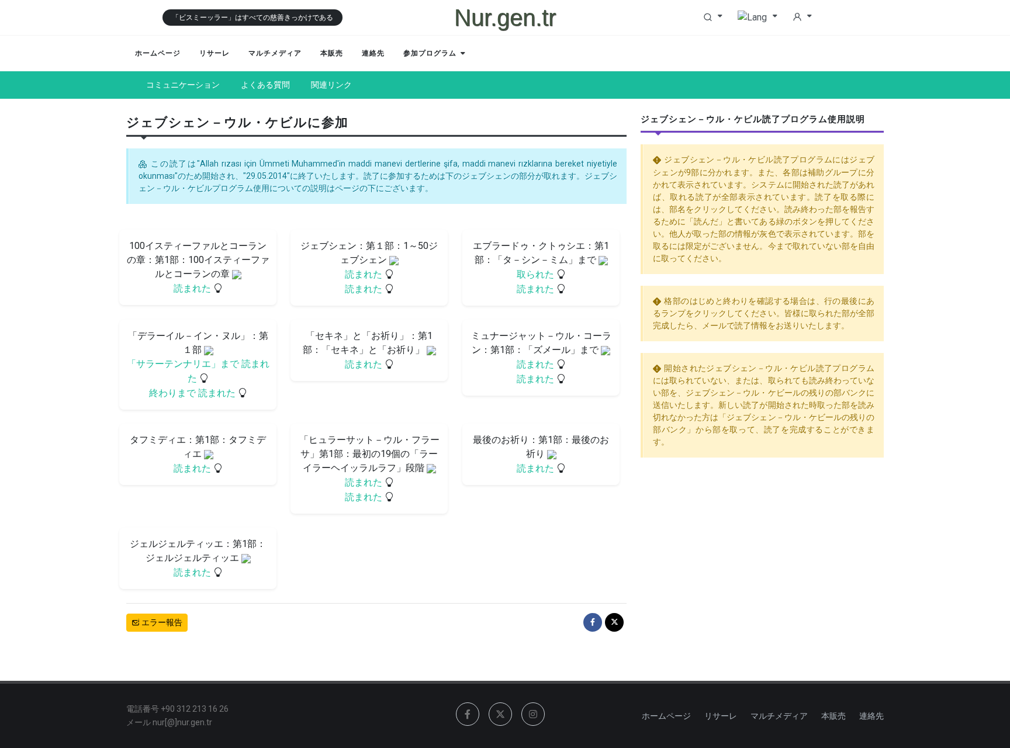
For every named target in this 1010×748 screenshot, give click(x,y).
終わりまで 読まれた (193, 393)
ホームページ (666, 716)
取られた (536, 274)
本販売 (833, 716)
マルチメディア (779, 716)
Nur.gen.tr (505, 17)
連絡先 (871, 716)
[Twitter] (614, 622)
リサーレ (720, 716)
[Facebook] (592, 622)
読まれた (193, 288)
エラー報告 (161, 622)
